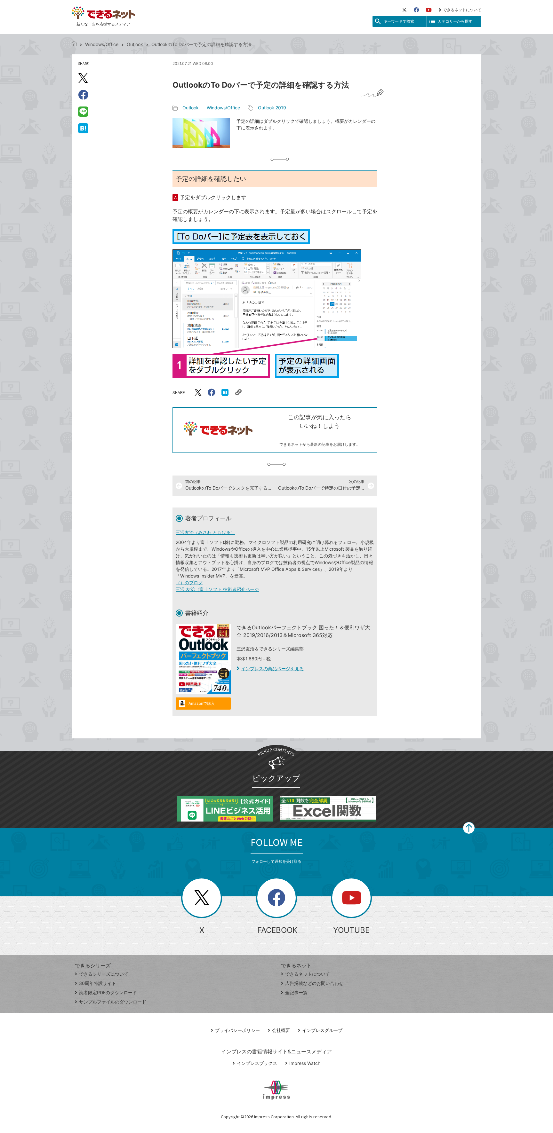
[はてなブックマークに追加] (83, 128)
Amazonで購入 (201, 703)
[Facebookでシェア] (83, 95)
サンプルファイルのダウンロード (112, 1001)
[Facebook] (416, 10)
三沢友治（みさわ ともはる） (205, 532)
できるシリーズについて (103, 974)
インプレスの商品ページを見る (272, 668)
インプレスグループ (322, 1030)
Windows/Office (101, 44)
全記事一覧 (296, 992)
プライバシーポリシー (237, 1030)
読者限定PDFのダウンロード (108, 992)
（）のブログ (189, 582)
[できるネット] (74, 44)
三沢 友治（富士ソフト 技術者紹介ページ (217, 589)
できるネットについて (462, 9)
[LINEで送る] (83, 111)
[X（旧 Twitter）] (404, 10)
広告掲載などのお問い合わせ (314, 983)
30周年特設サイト (97, 983)
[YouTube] (429, 10)
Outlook (135, 44)
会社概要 (281, 1030)
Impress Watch (304, 1063)
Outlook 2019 (272, 107)
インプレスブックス (257, 1063)
